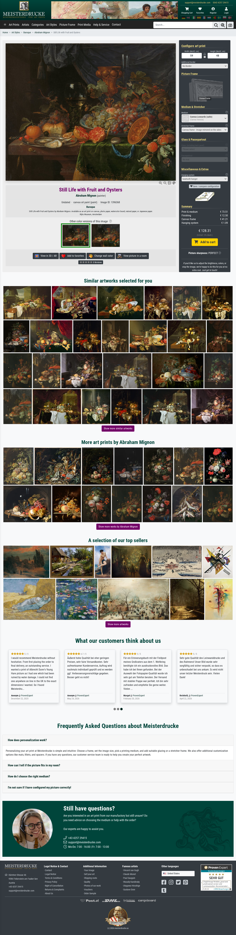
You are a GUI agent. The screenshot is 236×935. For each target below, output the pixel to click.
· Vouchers (87, 889)
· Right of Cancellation (53, 885)
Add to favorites (74, 255)
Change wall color (102, 255)
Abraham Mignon (42, 32)
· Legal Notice (50, 874)
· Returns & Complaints (54, 889)
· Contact (48, 870)
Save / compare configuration (205, 186)
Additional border (188, 62)
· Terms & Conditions (53, 878)
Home (5, 32)
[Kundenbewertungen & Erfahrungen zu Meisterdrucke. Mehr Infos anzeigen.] (216, 877)
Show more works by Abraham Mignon (118, 526)
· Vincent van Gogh (130, 870)
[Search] (216, 25)
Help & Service (101, 24)
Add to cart (206, 242)
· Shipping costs (90, 878)
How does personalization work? (27, 740)
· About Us (48, 893)
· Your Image (88, 870)
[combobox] (204, 66)
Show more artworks (118, 624)
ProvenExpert (27, 695)
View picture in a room (134, 255)
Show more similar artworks (118, 428)
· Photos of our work (92, 885)
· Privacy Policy (50, 882)
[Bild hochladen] (230, 25)
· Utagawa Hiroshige (131, 885)
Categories (38, 24)
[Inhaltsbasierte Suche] (222, 25)
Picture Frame (67, 24)
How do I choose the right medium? (29, 776)
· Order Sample (89, 893)
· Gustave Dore (128, 889)
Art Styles (51, 24)
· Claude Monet (129, 874)
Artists (25, 24)
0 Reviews (97, 262)
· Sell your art (89, 874)
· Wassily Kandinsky (131, 882)
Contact (116, 24)
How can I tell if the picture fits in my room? (34, 765)
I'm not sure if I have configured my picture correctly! (39, 787)
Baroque (27, 32)
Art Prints (14, 24)
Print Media (84, 24)
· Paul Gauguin (128, 878)
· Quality (86, 882)
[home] (5, 25)
